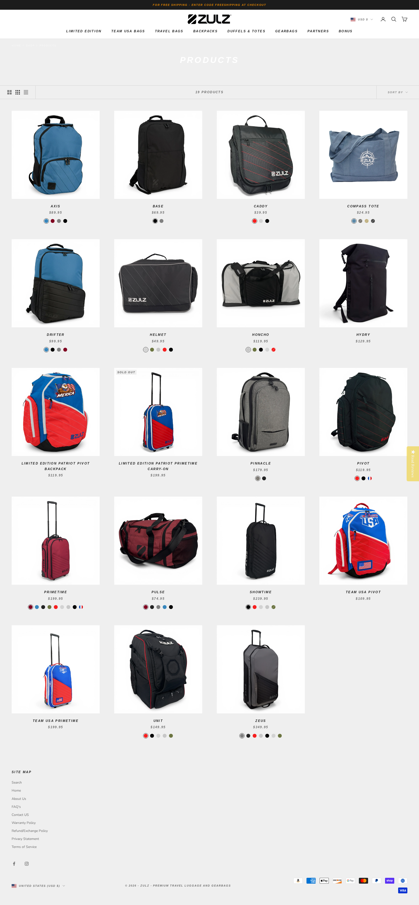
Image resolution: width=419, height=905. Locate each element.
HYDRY (363, 335)
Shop (30, 45)
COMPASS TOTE (363, 206)
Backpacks (205, 31)
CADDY (261, 206)
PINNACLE (260, 463)
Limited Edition (84, 31)
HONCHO (260, 335)
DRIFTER (55, 335)
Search (17, 782)
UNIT (158, 721)
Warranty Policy (24, 822)
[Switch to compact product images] (26, 92)
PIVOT (363, 463)
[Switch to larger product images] (9, 92)
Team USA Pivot (363, 592)
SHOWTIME (261, 592)
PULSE (158, 592)
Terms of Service (24, 847)
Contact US (20, 814)
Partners (318, 31)
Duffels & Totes (246, 31)
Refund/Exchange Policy (30, 831)
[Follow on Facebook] (14, 863)
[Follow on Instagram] (26, 863)
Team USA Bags (128, 31)
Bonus (346, 31)
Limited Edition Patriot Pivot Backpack (56, 466)
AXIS (56, 206)
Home (16, 45)
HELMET (158, 335)
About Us (19, 798)
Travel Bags (169, 31)
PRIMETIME (55, 592)
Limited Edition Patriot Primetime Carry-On (158, 466)
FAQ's (16, 806)
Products (48, 45)
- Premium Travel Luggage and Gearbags (191, 885)
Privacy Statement (25, 839)
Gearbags (286, 31)
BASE (158, 206)
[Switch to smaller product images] (18, 92)
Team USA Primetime (56, 721)
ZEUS (260, 721)
